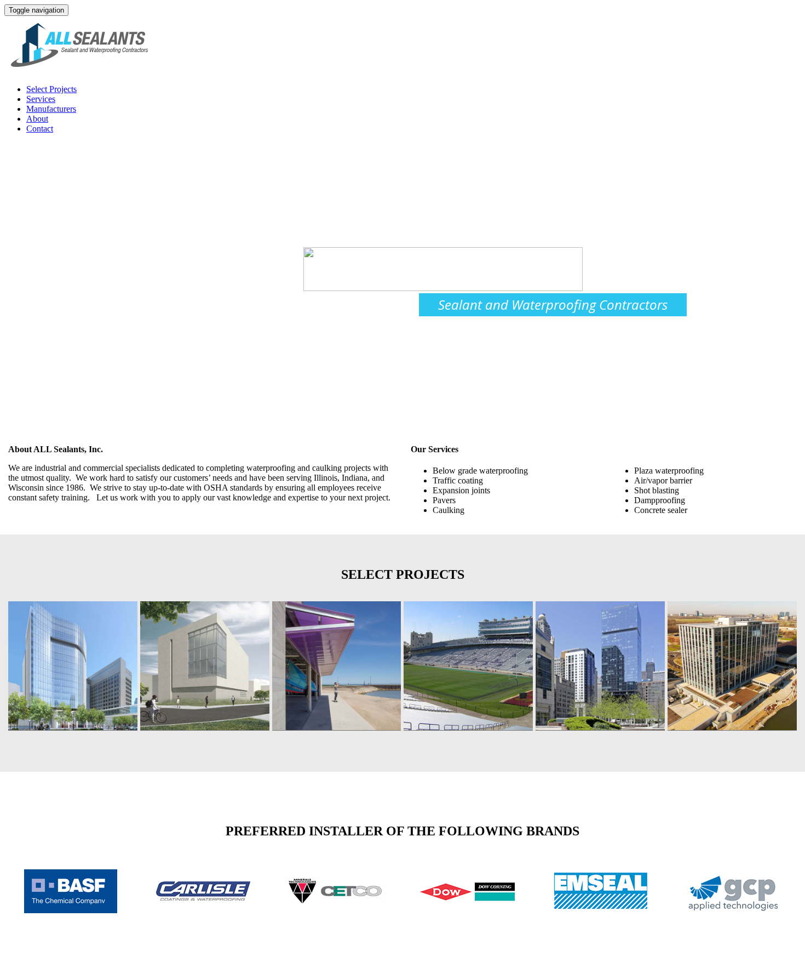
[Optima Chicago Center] (600, 666)
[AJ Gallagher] (732, 666)
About (37, 118)
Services (40, 99)
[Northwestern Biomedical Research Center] (72, 666)
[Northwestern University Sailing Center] (336, 666)
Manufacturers (51, 108)
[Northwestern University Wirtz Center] (204, 666)
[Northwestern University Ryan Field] (468, 666)
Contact (39, 128)
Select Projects (51, 89)
